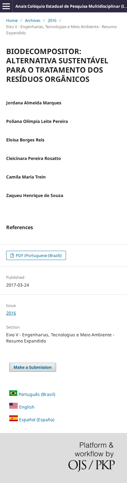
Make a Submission (33, 367)
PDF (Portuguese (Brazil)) (38, 255)
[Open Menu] (6, 6)
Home (12, 20)
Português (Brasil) (36, 394)
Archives (32, 20)
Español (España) (36, 419)
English (26, 407)
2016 (52, 20)
